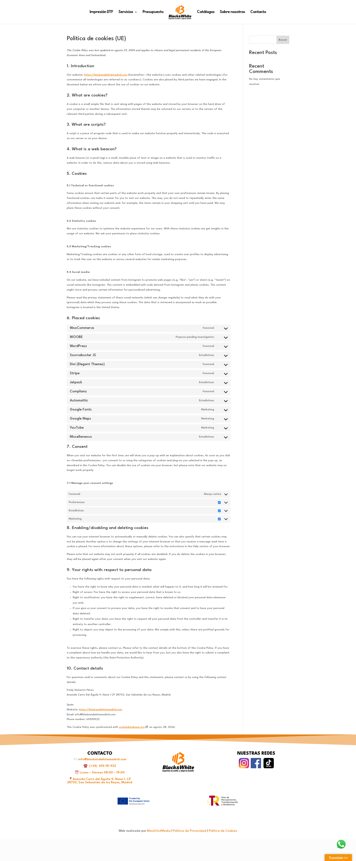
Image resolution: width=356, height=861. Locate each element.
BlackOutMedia (159, 831)
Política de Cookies (223, 831)
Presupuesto (153, 12)
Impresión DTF (101, 12)
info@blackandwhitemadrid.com (102, 759)
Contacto (258, 12)
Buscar (283, 40)
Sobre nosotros (232, 12)
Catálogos (205, 12)
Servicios (125, 12)
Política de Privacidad (189, 831)
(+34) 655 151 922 (102, 766)
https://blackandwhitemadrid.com (105, 75)
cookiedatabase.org (132, 727)
